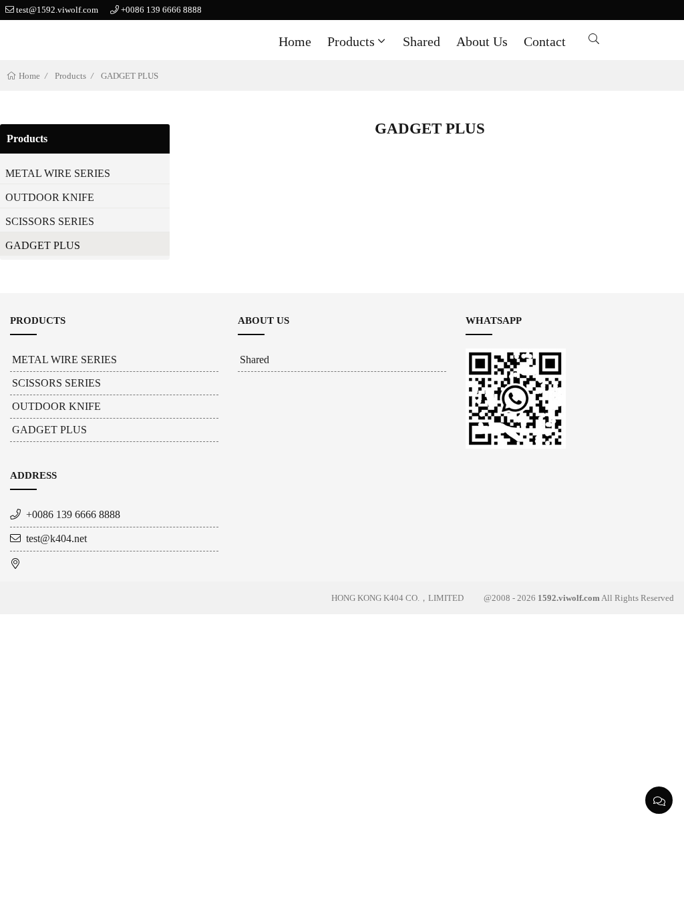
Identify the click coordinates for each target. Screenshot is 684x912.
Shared (421, 41)
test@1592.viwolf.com (57, 9)
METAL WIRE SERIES (57, 173)
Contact (545, 41)
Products (351, 41)
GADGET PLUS (129, 76)
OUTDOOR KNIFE (49, 197)
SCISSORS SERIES (49, 221)
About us (482, 41)
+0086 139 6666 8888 (161, 9)
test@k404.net (56, 538)
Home (295, 41)
